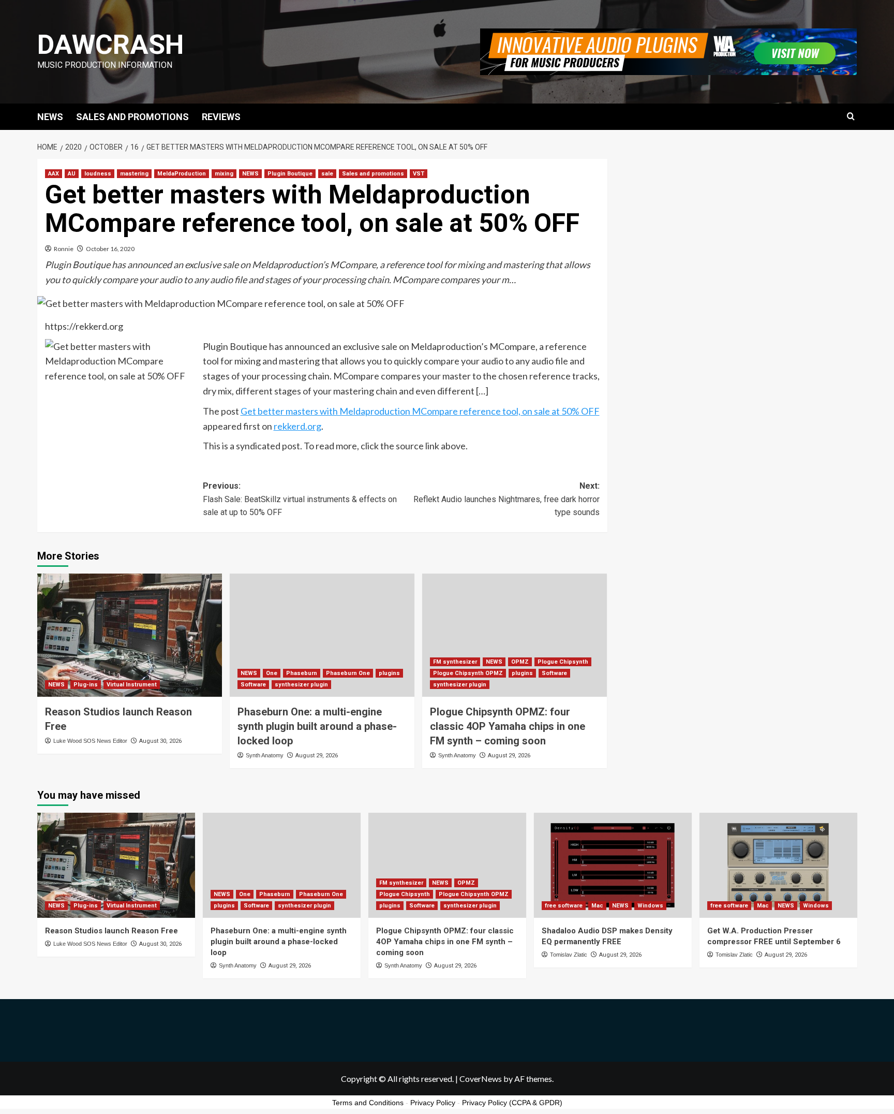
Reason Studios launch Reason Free (111, 930)
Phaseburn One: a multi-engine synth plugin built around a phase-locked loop (317, 726)
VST (418, 173)
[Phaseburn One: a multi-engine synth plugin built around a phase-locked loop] (322, 635)
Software (253, 684)
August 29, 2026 (316, 755)
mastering (134, 173)
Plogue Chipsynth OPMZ (468, 673)
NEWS (50, 116)
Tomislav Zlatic (568, 954)
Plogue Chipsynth (563, 661)
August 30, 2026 (160, 741)
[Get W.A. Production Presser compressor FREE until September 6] (778, 865)
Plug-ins (85, 684)
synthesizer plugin (301, 684)
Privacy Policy (432, 1102)
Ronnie (63, 249)
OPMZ (520, 661)
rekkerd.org (297, 426)
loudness (97, 173)
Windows (650, 905)
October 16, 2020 (110, 249)
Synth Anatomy (265, 755)
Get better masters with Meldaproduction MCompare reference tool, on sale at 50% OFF (420, 411)
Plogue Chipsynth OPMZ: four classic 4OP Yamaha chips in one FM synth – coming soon (507, 726)
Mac (597, 905)
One (271, 673)
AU (72, 173)
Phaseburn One (348, 673)
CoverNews (480, 1078)
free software (564, 905)
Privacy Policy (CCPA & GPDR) (512, 1102)
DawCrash (110, 45)
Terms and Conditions (368, 1102)
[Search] (850, 117)
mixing (224, 173)
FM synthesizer (455, 661)
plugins (389, 673)
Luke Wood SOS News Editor (90, 741)
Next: (506, 499)
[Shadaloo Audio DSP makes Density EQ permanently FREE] (613, 865)
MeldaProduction (181, 173)
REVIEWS (221, 116)
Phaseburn (301, 673)
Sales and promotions (373, 173)
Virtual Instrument (132, 684)
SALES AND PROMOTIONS (132, 116)
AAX (53, 173)
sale (327, 173)
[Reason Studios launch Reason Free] (129, 635)
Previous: (300, 499)
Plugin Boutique (289, 173)
